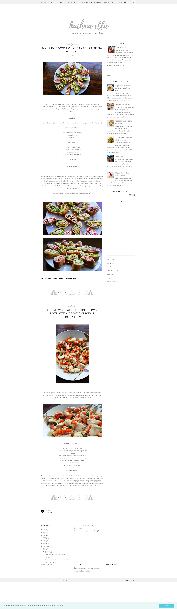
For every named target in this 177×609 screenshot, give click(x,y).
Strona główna (46, 2)
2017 (44, 541)
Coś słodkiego (73, 2)
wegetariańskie (112, 278)
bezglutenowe (111, 267)
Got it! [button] (167, 605)
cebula (72, 306)
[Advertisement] (55, 595)
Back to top (130, 580)
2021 (44, 530)
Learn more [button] (59, 605)
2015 (44, 546)
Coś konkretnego (60, 2)
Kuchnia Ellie (121, 47)
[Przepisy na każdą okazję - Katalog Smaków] (88, 531)
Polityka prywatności (125, 2)
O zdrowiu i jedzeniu (101, 2)
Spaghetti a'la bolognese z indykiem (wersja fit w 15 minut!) (123, 88)
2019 (44, 535)
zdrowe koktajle (112, 282)
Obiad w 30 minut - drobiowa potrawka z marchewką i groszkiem (72, 313)
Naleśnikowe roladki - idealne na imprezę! (72, 50)
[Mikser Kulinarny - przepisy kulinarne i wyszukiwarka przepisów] (88, 571)
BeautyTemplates (51, 580)
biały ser (72, 44)
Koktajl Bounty (119, 156)
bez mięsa (110, 263)
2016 (44, 543)
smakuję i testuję (112, 270)
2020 (44, 532)
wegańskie (110, 274)
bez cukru (110, 259)
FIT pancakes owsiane (122, 173)
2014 (44, 549)
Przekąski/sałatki (86, 2)
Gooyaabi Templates (69, 580)
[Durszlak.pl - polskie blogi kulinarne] (78, 528)
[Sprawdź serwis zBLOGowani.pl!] (88, 526)
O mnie (113, 2)
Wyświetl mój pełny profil (115, 65)
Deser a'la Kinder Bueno (122, 104)
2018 (44, 538)
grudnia (47, 552)
